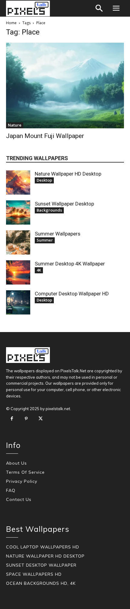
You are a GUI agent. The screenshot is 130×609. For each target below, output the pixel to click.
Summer (45, 240)
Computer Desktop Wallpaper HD (72, 294)
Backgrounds (49, 210)
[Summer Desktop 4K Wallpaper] (18, 272)
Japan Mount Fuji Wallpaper (45, 136)
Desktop (44, 180)
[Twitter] (40, 419)
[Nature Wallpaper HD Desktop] (18, 182)
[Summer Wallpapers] (18, 242)
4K (39, 270)
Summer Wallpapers (57, 234)
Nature (14, 125)
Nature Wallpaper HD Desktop (68, 174)
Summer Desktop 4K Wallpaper (70, 264)
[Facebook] (12, 419)
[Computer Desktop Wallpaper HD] (18, 302)
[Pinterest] (26, 419)
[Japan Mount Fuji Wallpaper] (65, 85)
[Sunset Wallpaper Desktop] (18, 212)
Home (11, 22)
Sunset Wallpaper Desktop (64, 204)
